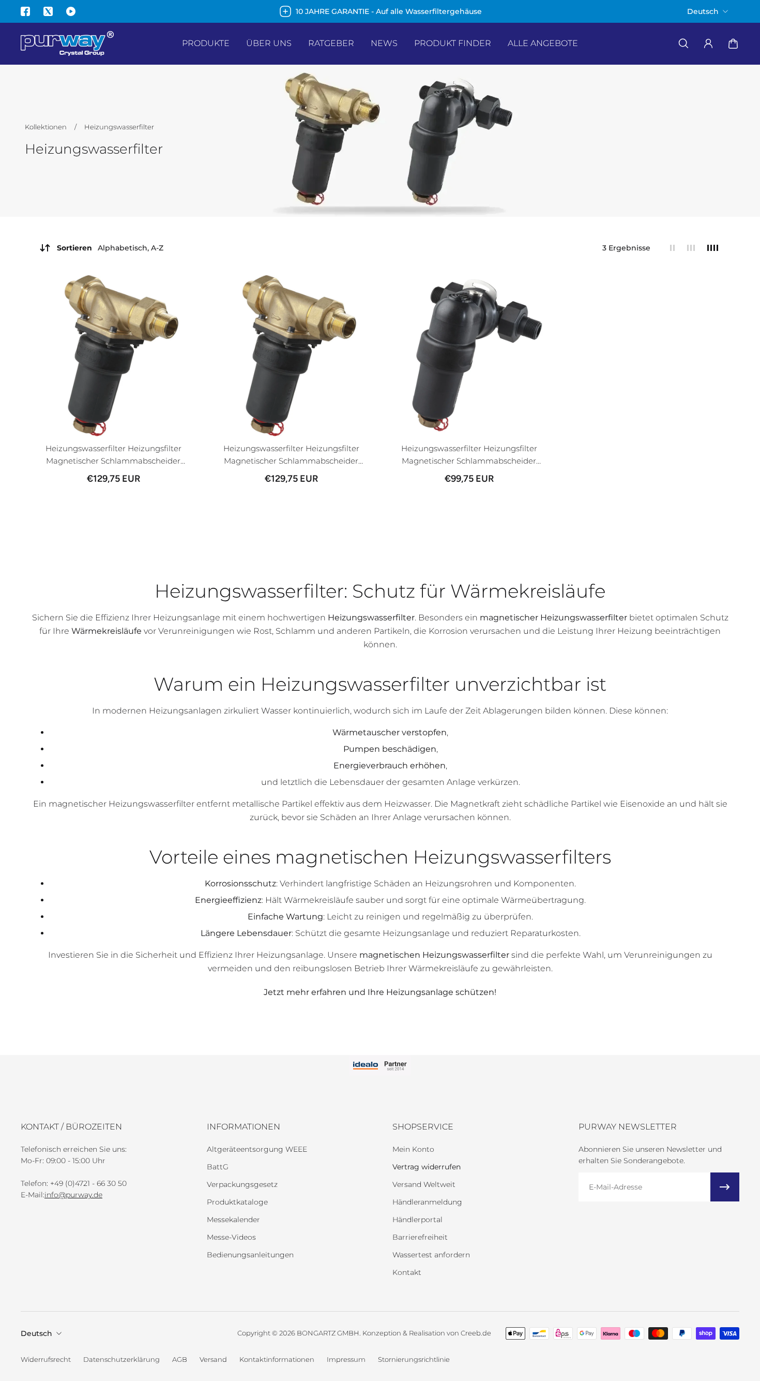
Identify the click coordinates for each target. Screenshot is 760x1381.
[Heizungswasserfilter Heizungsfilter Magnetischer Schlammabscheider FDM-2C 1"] (291, 355)
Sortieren (110, 248)
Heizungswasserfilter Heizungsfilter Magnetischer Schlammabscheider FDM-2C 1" (291, 455)
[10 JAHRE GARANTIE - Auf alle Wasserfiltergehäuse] (380, 11)
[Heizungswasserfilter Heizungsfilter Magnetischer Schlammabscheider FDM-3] (469, 355)
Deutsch (36, 1333)
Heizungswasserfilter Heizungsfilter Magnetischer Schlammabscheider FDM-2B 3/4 (113, 455)
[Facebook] (25, 11)
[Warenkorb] (733, 43)
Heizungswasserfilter (119, 127)
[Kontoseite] (708, 43)
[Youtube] (70, 11)
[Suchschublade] (683, 43)
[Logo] (67, 44)
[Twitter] (48, 11)
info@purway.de (73, 1194)
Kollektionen (46, 127)
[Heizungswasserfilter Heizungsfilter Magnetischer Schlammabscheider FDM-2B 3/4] (113, 355)
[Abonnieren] (724, 1186)
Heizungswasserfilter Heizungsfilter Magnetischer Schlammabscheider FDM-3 (469, 455)
